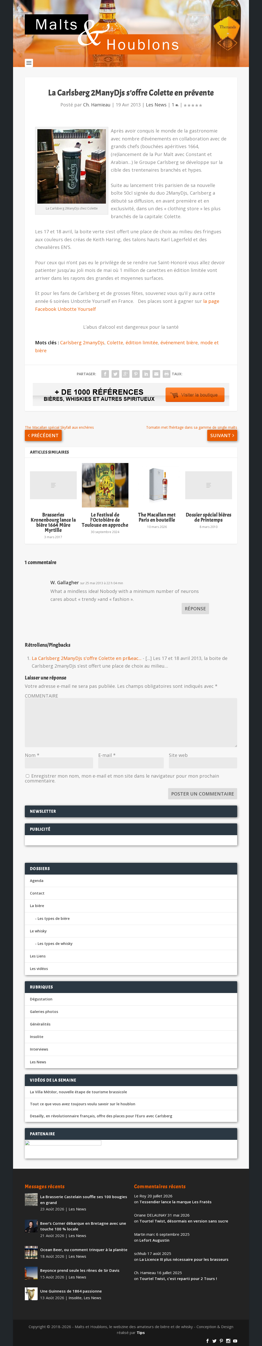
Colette (115, 342)
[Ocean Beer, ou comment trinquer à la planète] (31, 1252)
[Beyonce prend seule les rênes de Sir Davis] (31, 1273)
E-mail (107, 755)
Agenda (36, 880)
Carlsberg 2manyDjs (82, 342)
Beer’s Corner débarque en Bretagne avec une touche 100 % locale (83, 1226)
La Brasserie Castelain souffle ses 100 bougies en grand (83, 1199)
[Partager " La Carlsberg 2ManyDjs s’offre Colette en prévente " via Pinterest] (136, 374)
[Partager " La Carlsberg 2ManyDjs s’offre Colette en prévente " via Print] (166, 374)
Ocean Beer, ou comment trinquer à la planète (83, 1249)
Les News (156, 105)
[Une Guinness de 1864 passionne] (31, 1293)
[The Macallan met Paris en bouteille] (157, 485)
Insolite (36, 1036)
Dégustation (41, 999)
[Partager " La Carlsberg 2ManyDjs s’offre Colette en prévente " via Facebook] (105, 374)
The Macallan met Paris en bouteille (157, 517)
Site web (178, 755)
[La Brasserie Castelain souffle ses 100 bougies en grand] (31, 1199)
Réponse (195, 608)
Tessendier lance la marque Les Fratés (175, 1201)
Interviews (39, 1049)
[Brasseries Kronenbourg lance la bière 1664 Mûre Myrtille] (53, 485)
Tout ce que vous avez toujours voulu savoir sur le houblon (82, 1104)
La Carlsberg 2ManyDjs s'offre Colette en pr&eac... (86, 658)
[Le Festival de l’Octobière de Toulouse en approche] (105, 485)
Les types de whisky (55, 943)
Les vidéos (39, 968)
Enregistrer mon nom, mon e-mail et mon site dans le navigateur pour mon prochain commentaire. (122, 778)
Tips (141, 1332)
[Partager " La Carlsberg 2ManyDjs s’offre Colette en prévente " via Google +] (126, 374)
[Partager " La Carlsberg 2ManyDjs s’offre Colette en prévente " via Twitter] (115, 374)
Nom (32, 755)
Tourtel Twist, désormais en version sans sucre (183, 1220)
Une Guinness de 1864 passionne (71, 1291)
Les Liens (38, 956)
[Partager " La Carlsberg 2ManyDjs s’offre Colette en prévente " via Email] (156, 374)
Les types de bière (54, 918)
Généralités (40, 1024)
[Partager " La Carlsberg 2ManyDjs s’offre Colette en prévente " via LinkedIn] (146, 374)
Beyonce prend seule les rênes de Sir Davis (79, 1270)
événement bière (179, 342)
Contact (37, 893)
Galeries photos (44, 1011)
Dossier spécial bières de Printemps (209, 517)
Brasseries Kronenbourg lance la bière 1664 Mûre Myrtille (53, 523)
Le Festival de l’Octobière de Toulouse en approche (105, 520)
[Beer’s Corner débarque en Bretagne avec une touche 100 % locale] (31, 1226)
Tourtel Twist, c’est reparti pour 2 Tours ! (178, 1278)
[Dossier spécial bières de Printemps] (208, 485)
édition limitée (142, 342)
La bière (37, 905)
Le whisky (38, 931)
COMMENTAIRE (41, 696)
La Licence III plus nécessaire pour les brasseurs (183, 1259)
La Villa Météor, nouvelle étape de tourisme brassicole (78, 1092)
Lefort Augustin (154, 1240)
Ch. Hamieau (97, 105)
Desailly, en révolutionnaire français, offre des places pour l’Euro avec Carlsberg (101, 1116)
